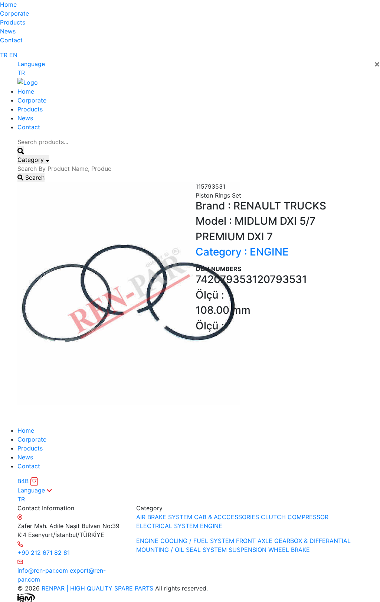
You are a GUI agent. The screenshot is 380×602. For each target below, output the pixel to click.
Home (8, 4)
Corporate (14, 13)
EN (13, 55)
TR (3, 55)
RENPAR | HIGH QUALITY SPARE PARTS (96, 588)
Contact (11, 40)
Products (12, 22)
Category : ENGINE (242, 251)
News (8, 31)
